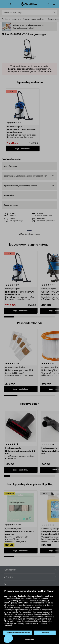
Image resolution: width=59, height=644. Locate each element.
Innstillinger (29, 639)
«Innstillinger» (31, 619)
